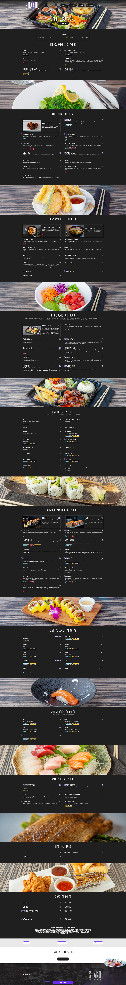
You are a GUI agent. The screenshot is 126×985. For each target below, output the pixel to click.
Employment (31, 977)
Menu (64, 6)
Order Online (63, 23)
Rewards (73, 6)
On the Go (26, 943)
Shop (82, 6)
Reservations (63, 959)
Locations (91, 6)
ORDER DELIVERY (65, 983)
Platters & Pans (98, 943)
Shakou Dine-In (61, 943)
